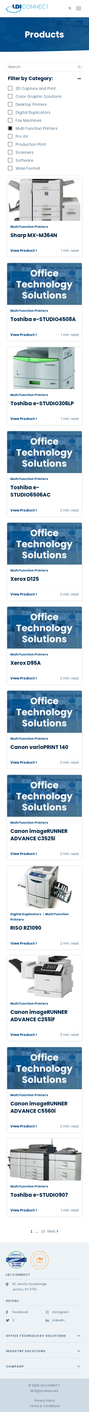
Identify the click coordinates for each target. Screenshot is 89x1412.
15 (43, 1231)
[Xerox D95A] (44, 628)
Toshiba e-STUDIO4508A (43, 319)
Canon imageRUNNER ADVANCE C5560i (39, 1107)
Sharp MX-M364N (33, 235)
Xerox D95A (25, 662)
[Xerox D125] (44, 544)
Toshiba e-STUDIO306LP (42, 403)
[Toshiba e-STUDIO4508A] (44, 284)
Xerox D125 (24, 579)
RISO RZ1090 (25, 927)
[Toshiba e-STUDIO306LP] (44, 368)
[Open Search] (70, 8)
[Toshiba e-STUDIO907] (44, 1160)
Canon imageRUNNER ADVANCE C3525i (39, 835)
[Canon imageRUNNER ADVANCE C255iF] (44, 977)
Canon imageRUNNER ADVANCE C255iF (39, 1015)
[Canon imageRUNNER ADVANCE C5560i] (44, 1068)
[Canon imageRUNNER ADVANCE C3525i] (44, 796)
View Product (22, 250)
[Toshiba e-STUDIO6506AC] (44, 452)
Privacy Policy (44, 1400)
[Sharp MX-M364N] (44, 200)
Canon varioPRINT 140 (39, 747)
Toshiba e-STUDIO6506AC (30, 491)
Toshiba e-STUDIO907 (39, 1194)
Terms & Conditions (44, 1406)
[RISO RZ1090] (44, 887)
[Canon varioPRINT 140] (44, 712)
